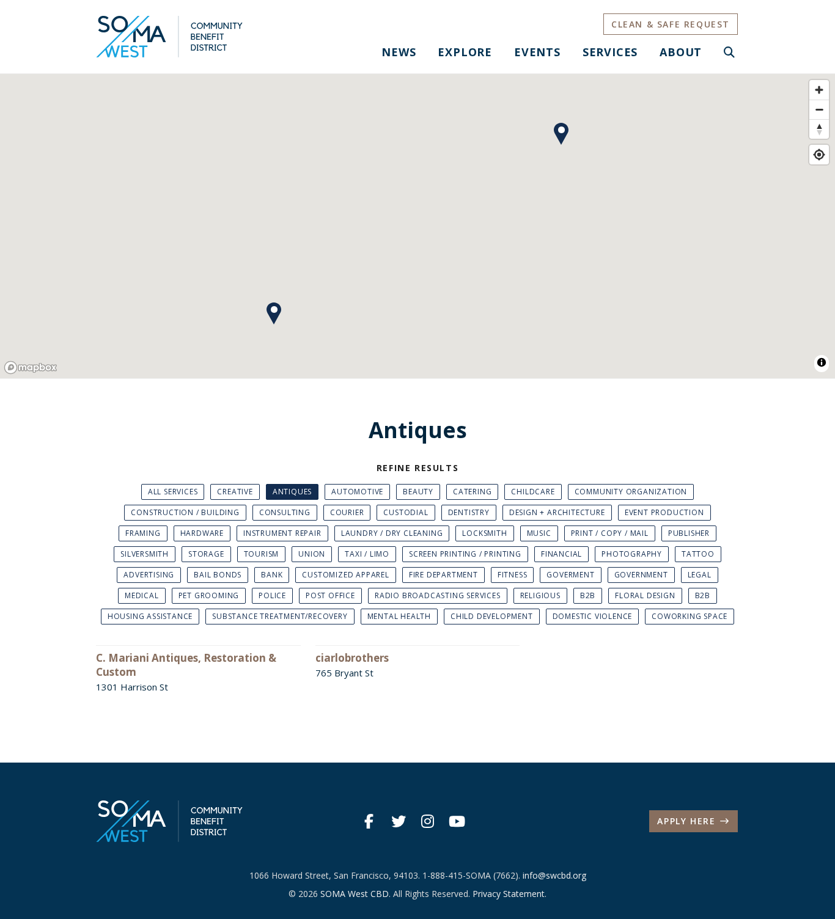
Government (641, 574)
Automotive (357, 491)
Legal (700, 574)
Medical (142, 595)
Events (537, 52)
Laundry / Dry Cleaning (392, 533)
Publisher (689, 533)
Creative (234, 491)
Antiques (292, 491)
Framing (143, 533)
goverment (570, 574)
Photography (631, 554)
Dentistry (469, 512)
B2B (587, 595)
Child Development (492, 616)
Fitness (513, 574)
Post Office (330, 595)
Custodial (405, 512)
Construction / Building (185, 512)
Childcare (532, 491)
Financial (561, 554)
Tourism (261, 554)
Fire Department (443, 574)
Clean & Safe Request (670, 24)
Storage (206, 554)
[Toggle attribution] (821, 362)
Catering (472, 491)
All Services (173, 491)
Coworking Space (689, 616)
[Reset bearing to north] (819, 129)
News (398, 52)
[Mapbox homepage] (30, 368)
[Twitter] (398, 821)
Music (539, 533)
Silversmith (144, 554)
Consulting (285, 512)
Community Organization (631, 491)
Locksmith (484, 533)
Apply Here (686, 821)
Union (311, 554)
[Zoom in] (819, 90)
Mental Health (399, 616)
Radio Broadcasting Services (438, 595)
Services (610, 52)
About (681, 52)
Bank (271, 574)
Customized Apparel (345, 574)
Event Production (664, 512)
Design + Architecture (557, 512)
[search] (729, 52)
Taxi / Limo (367, 554)
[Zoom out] (819, 109)
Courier (347, 512)
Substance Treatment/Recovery (279, 616)
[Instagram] (428, 821)
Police (272, 595)
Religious (540, 595)
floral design (645, 595)
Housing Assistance (150, 616)
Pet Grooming (209, 595)
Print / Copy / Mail (610, 533)
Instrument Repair (282, 533)
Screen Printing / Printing (465, 554)
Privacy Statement (509, 893)
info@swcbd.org (554, 875)
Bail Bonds (217, 574)
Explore (465, 52)
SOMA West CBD (354, 893)
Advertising (148, 574)
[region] (417, 226)
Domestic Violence (593, 616)
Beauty (418, 491)
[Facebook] (369, 821)
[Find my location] (819, 154)
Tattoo (698, 554)
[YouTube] (457, 821)
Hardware (202, 533)
